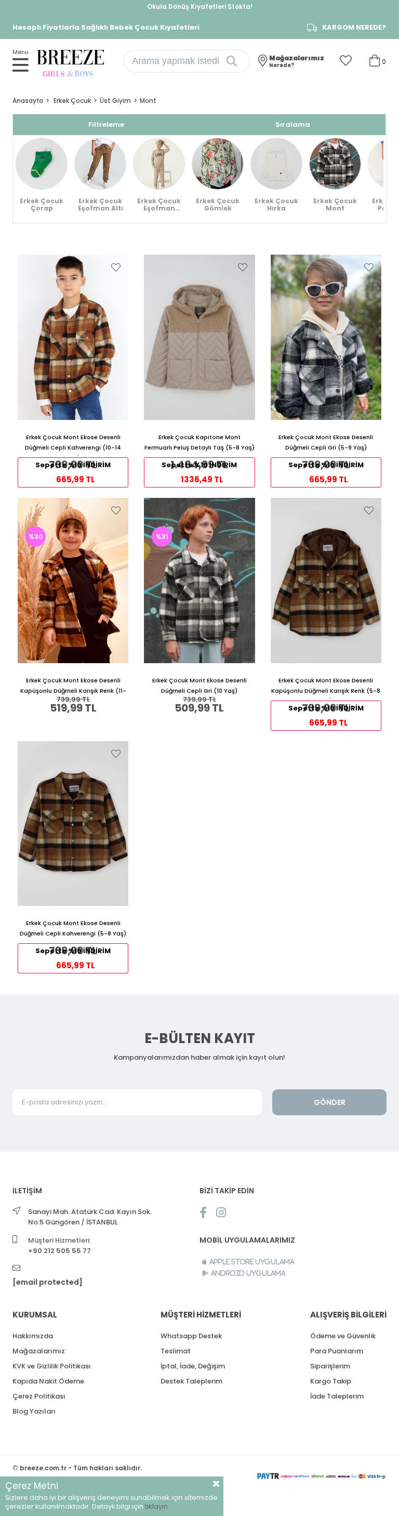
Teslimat (176, 1351)
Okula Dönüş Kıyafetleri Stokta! (199, 6)
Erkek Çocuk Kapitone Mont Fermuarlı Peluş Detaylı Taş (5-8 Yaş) (199, 442)
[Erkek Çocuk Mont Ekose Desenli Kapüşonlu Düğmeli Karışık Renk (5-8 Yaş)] (326, 580)
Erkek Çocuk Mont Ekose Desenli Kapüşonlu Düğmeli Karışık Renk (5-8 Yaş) (325, 687)
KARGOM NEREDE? (354, 27)
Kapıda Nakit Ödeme (48, 1381)
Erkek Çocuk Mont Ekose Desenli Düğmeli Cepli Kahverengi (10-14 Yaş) (73, 444)
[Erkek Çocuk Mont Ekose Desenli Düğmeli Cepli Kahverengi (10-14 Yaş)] (73, 337)
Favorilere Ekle (116, 267)
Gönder (329, 1102)
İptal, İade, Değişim (193, 1366)
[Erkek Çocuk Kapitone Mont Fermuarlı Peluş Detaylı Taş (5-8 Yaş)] (199, 337)
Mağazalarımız (38, 1351)
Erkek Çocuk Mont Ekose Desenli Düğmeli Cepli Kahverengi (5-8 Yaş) (73, 928)
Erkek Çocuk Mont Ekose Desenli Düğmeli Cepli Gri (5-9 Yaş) (325, 442)
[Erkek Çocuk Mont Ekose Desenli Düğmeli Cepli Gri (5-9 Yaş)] (326, 337)
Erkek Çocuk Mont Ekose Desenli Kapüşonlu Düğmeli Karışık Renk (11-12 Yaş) (73, 687)
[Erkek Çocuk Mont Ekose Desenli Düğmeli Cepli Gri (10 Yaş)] (199, 580)
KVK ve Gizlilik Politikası (51, 1366)
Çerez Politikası (38, 1396)
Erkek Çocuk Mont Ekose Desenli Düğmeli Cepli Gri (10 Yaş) (199, 685)
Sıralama (292, 124)
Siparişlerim (330, 1366)
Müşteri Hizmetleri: (59, 1245)
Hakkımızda (32, 1336)
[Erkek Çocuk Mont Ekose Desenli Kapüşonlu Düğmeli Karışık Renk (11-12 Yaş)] (73, 580)
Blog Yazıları (34, 1411)
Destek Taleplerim (191, 1381)
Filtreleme (106, 124)
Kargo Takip (330, 1381)
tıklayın (156, 1506)
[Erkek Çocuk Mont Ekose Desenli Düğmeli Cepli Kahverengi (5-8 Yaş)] (73, 823)
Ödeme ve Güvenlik (343, 1336)
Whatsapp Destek (191, 1336)
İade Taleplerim (337, 1396)
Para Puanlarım (336, 1351)
